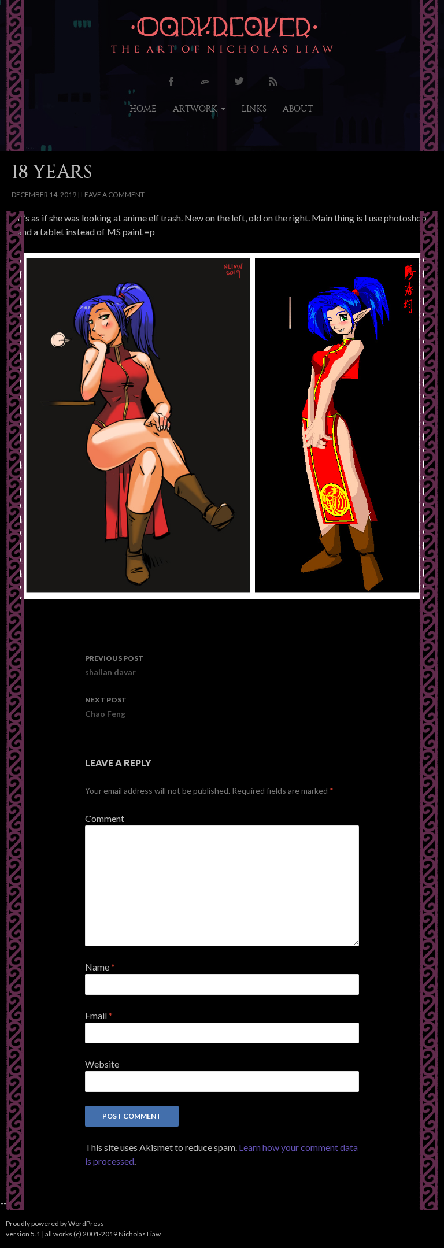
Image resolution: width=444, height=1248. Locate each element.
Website (102, 1063)
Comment (104, 818)
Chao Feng (106, 707)
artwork (195, 109)
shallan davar (114, 665)
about (298, 109)
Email (99, 1015)
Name (100, 966)
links (254, 109)
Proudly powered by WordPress (55, 1223)
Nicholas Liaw (140, 1234)
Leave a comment (113, 194)
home (143, 109)
